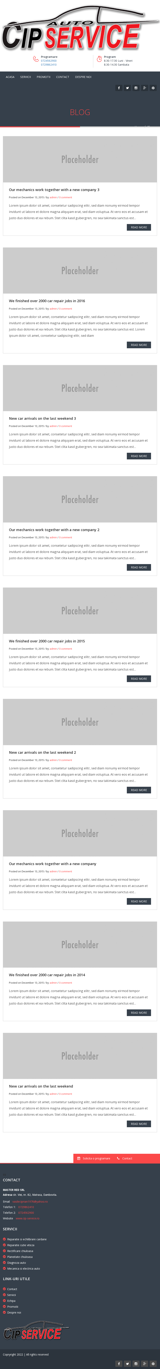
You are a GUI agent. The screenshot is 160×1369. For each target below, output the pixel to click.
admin (53, 197)
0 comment (65, 197)
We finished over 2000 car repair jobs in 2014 (47, 974)
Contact (62, 77)
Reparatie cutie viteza (20, 1245)
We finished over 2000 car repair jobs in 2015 (47, 641)
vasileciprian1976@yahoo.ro (30, 1201)
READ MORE (139, 227)
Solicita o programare (96, 1158)
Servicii (25, 77)
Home (138, 127)
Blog (150, 127)
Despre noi (83, 77)
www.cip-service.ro (27, 1218)
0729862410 (49, 64)
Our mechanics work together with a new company (52, 863)
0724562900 (49, 61)
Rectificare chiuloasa (20, 1251)
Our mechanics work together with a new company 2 (54, 529)
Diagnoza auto (16, 1263)
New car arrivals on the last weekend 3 (42, 418)
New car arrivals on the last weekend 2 (42, 752)
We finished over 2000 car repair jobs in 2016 (47, 300)
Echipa (11, 1301)
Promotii (43, 77)
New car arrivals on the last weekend (41, 1086)
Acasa (10, 77)
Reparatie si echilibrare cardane (27, 1239)
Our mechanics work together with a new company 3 (54, 189)
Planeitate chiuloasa (20, 1257)
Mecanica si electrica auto (23, 1268)
